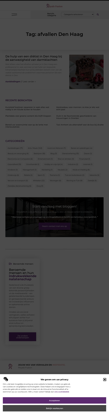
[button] (104, 379)
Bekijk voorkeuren (54, 408)
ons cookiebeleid (61, 392)
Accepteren (54, 400)
